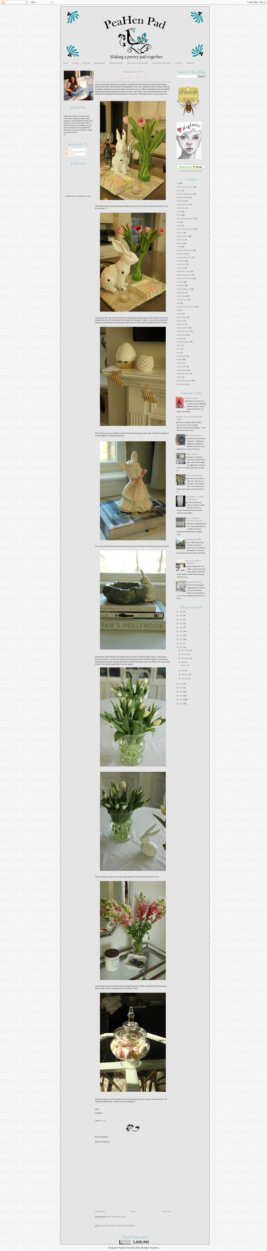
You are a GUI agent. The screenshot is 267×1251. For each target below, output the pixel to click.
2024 (181, 619)
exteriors (180, 233)
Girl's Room (181, 264)
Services (178, 63)
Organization (181, 335)
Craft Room (181, 208)
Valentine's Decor (183, 373)
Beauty (179, 190)
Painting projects (183, 342)
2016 (181, 684)
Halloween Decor (183, 271)
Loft (178, 310)
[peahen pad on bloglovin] (189, 158)
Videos (179, 377)
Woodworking (182, 384)
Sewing (179, 359)
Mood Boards (99, 63)
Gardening (180, 261)
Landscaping (181, 296)
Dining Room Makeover (185, 218)
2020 (181, 635)
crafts (179, 212)
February (185, 674)
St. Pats (179, 363)
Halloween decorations (193, 435)
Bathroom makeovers (185, 187)
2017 (181, 647)
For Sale (86, 63)
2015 (181, 688)
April (183, 670)
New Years (181, 324)
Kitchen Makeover (183, 289)
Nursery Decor (182, 328)
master (179, 314)
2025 (181, 615)
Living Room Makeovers (186, 307)
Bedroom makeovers (184, 194)
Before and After (116, 63)
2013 (181, 696)
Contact (75, 63)
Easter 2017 (185, 665)
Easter (103, 1121)
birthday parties (182, 197)
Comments (71, 154)
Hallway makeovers (184, 275)
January (184, 678)
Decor (179, 215)
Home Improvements (184, 278)
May (183, 662)
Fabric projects (182, 236)
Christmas (180, 201)
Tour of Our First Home (161, 63)
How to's (180, 282)
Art (178, 183)
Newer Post (100, 1211)
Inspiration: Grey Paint (193, 582)
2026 (181, 612)
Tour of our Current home (137, 63)
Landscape (181, 293)
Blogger (88, 196)
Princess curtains (191, 398)
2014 (181, 692)
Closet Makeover (183, 204)
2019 (181, 639)
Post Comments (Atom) (116, 1217)
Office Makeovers (183, 331)
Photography (181, 356)
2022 (181, 627)
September (185, 658)
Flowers (180, 243)
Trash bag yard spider (193, 539)
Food (178, 247)
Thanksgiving (182, 370)
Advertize (191, 63)
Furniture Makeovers (184, 250)
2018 (181, 643)
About (65, 63)
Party (179, 349)
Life (178, 303)
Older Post (166, 1211)
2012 (181, 700)
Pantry (179, 345)
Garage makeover (191, 454)
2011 (181, 704)
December (185, 650)
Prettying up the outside (193, 475)
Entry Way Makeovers (185, 229)
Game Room (181, 254)
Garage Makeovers (184, 257)
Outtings (180, 338)
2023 (181, 623)
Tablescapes (181, 367)
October (184, 654)
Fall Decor (180, 240)
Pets (178, 352)
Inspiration (180, 285)
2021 (181, 631)
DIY (178, 222)
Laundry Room (182, 300)
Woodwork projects (184, 381)
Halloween (180, 268)
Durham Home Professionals (190, 171)
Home (133, 1211)
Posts (69, 150)
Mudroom (180, 321)
